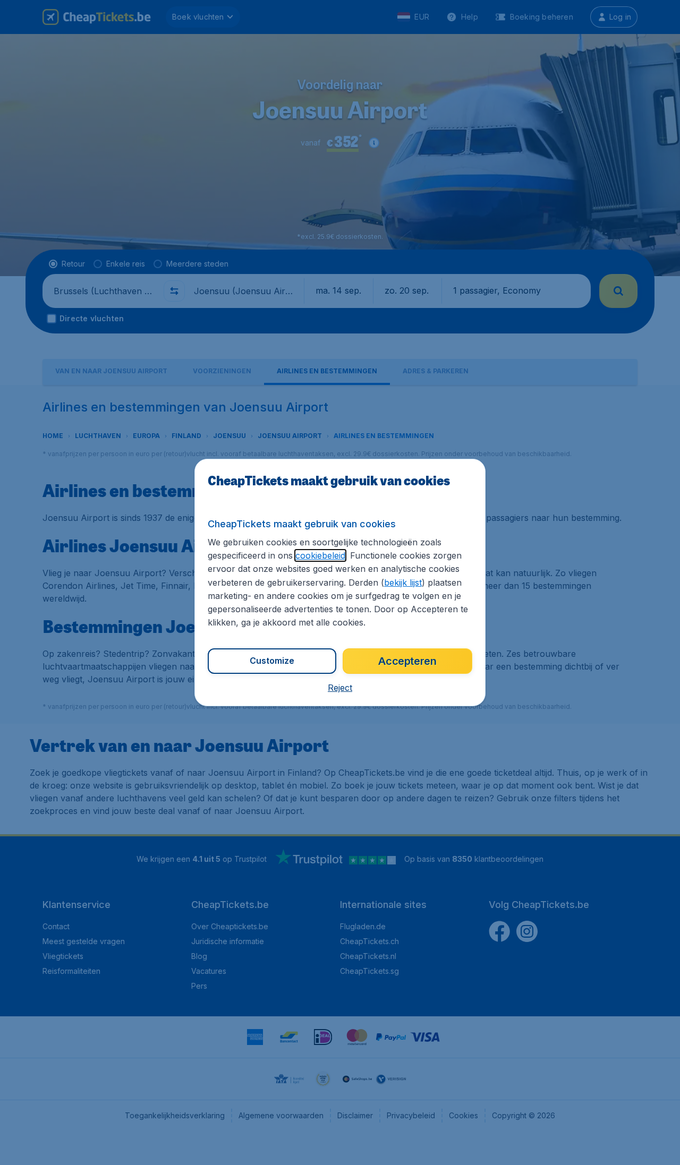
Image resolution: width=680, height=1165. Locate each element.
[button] (340, 687)
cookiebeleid (320, 555)
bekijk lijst (403, 582)
